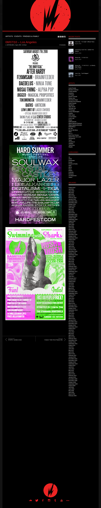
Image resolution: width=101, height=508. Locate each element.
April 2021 (71, 211)
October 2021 (72, 204)
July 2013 (71, 312)
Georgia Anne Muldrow (75, 101)
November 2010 (73, 360)
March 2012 (72, 337)
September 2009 (73, 384)
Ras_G (70, 133)
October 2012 (72, 325)
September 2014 (73, 293)
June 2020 (71, 224)
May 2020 (71, 226)
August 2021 (72, 206)
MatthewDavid (72, 121)
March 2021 (72, 212)
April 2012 (71, 335)
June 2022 (71, 191)
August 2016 (72, 281)
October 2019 (72, 236)
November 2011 (73, 340)
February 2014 (72, 305)
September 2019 (73, 238)
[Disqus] (34, 372)
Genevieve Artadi (73, 100)
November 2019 (73, 234)
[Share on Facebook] (58, 36)
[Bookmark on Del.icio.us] (63, 36)
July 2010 (71, 367)
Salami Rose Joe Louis (75, 137)
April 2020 (71, 228)
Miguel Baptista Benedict (75, 125)
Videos (70, 177)
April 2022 (71, 194)
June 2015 (71, 286)
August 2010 (72, 365)
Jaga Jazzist (72, 106)
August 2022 (72, 187)
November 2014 (73, 291)
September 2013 (73, 310)
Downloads (72, 160)
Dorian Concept (73, 96)
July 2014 (71, 296)
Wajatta (71, 147)
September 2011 (73, 343)
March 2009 (72, 394)
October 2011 (72, 342)
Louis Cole (71, 118)
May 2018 (71, 261)
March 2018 (72, 265)
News (70, 169)
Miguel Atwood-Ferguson (75, 123)
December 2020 (73, 214)
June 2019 (71, 243)
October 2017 (72, 270)
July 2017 (71, 275)
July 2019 (71, 241)
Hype (70, 165)
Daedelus (71, 93)
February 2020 (72, 231)
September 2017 (73, 271)
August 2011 (72, 345)
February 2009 (72, 395)
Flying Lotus (72, 98)
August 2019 (72, 239)
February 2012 (72, 338)
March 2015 (72, 290)
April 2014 (71, 301)
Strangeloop (72, 138)
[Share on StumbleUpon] (65, 36)
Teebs (70, 140)
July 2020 (71, 223)
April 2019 (71, 246)
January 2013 (72, 320)
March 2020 (72, 229)
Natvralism (10, 45)
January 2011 (72, 357)
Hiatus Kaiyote (72, 103)
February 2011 (72, 355)
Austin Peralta (72, 88)
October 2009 (72, 382)
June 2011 (71, 348)
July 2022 (71, 189)
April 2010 (71, 372)
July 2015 (71, 285)
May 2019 (71, 244)
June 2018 (71, 259)
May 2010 (71, 370)
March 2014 (72, 303)
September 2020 (73, 219)
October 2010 (72, 362)
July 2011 (71, 347)
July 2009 (71, 387)
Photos (70, 170)
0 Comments (62, 45)
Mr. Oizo (71, 128)
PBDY (70, 132)
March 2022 (72, 196)
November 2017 (73, 268)
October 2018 (72, 253)
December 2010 (73, 359)
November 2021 (73, 202)
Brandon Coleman (73, 90)
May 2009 (71, 390)
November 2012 (73, 323)
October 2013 (72, 308)
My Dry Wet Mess (73, 130)
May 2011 (71, 350)
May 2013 (71, 315)
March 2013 (72, 318)
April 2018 (71, 263)
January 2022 (72, 199)
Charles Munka (73, 91)
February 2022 (72, 197)
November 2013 (73, 306)
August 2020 (72, 221)
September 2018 (73, 254)
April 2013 (71, 317)
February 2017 (72, 278)
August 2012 (72, 328)
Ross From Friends (74, 135)
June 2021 (71, 207)
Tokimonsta (72, 145)
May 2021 (71, 209)
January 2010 (72, 377)
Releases (71, 174)
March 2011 (72, 353)
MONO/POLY (72, 126)
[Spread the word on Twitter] (60, 36)
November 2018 (73, 251)
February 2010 (72, 375)
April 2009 (71, 392)
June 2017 (71, 276)
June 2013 (71, 313)
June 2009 (71, 389)
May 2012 (71, 333)
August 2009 (72, 385)
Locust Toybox (72, 116)
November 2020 (73, 216)
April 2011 (71, 352)
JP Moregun (72, 110)
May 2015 (71, 288)
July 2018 (71, 258)
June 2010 (71, 369)
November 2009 (73, 380)
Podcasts (71, 172)
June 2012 (71, 332)
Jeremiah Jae (72, 108)
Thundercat (72, 142)
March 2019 (72, 248)
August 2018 (72, 256)
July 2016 (71, 283)
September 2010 (73, 364)
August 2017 (72, 273)
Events (18, 36)
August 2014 (72, 295)
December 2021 (73, 201)
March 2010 (72, 374)
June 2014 (71, 298)
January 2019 (72, 249)
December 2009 (73, 379)
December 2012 (73, 322)
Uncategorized (72, 175)
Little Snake (72, 115)
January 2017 (72, 280)
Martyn (70, 120)
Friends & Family (31, 36)
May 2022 (71, 192)
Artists (9, 36)
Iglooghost (71, 105)
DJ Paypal (71, 95)
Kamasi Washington (74, 111)
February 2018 (72, 266)
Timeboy (71, 143)
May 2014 (71, 300)
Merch (70, 167)
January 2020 (72, 233)
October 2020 (72, 218)
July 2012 (71, 330)
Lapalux (71, 113)
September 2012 (73, 327)
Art (69, 157)
